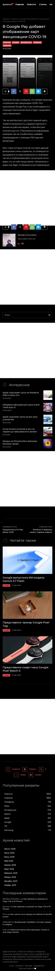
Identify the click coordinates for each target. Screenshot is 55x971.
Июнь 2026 (9, 857)
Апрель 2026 (10, 865)
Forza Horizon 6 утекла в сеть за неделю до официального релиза (20, 430)
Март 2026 (9, 869)
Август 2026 (9, 849)
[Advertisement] (27, 198)
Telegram (32, 769)
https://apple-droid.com (26, 239)
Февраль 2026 (10, 873)
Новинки (37, 42)
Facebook (16, 769)
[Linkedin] (19, 243)
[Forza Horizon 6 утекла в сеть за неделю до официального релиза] (47, 431)
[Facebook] (13, 91)
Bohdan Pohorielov (27, 235)
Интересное (26, 42)
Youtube (38, 775)
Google (16, 42)
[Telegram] (38, 91)
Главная (6, 19)
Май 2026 (8, 861)
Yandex (23, 775)
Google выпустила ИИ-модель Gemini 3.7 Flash (23, 579)
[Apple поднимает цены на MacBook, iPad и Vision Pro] (47, 395)
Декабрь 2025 (10, 881)
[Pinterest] (26, 91)
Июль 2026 (9, 853)
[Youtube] (22, 243)
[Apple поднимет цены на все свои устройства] (47, 419)
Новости (7, 45)
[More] (44, 91)
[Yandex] (16, 775)
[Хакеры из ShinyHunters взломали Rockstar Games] (47, 443)
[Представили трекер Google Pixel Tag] (27, 605)
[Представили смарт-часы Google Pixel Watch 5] (27, 650)
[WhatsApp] (32, 91)
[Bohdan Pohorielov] (9, 240)
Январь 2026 (10, 877)
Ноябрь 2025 (10, 885)
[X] (20, 91)
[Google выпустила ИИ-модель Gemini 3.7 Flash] (27, 560)
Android (14, 19)
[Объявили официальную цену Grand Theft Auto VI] (47, 407)
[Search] (49, 315)
